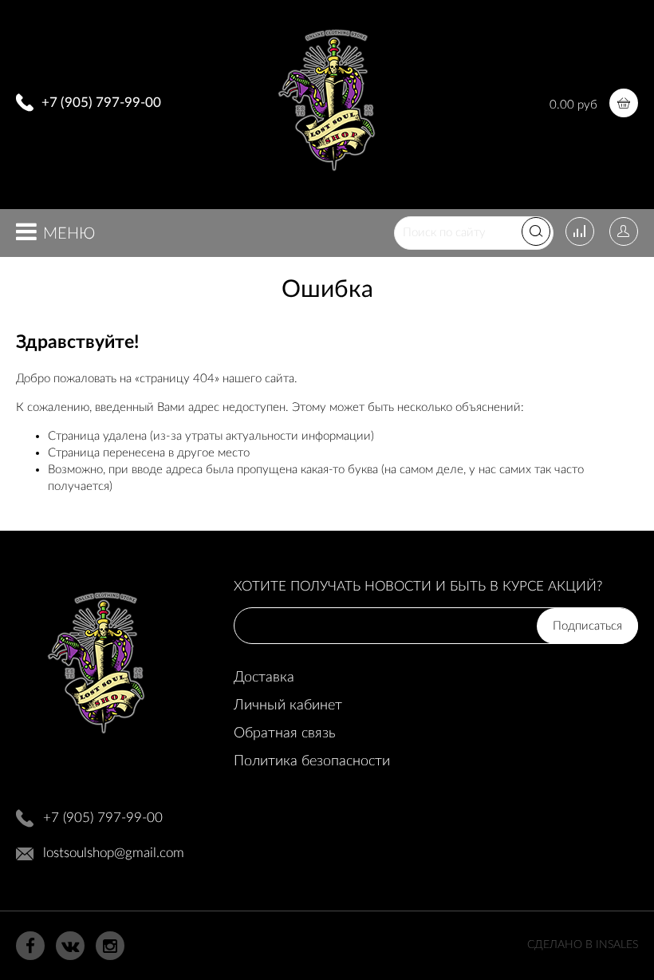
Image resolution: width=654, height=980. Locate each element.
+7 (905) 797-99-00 (101, 102)
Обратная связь (284, 733)
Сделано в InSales (582, 944)
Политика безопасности (312, 761)
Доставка (264, 677)
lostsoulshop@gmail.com (113, 852)
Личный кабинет (288, 705)
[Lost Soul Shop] (326, 177)
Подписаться (587, 626)
